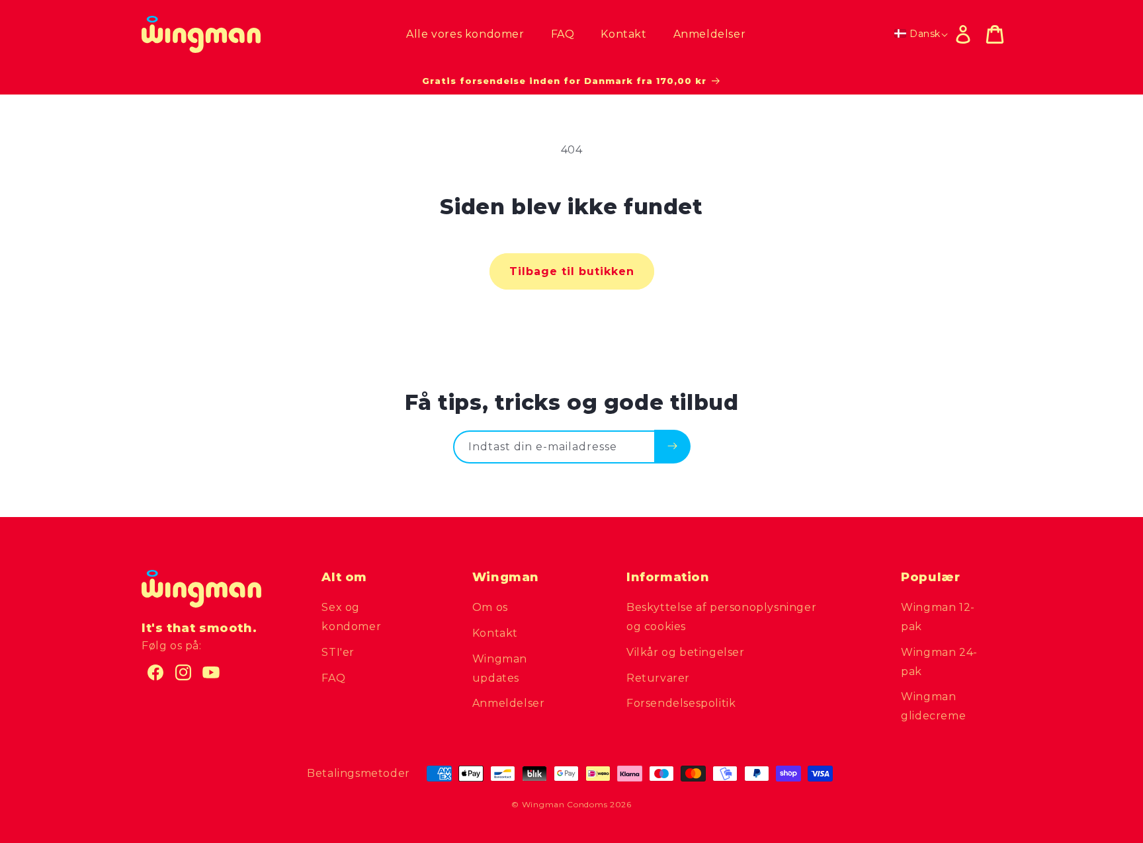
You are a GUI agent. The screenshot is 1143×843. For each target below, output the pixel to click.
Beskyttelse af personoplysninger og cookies (721, 617)
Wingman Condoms (565, 804)
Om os (490, 607)
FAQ (333, 678)
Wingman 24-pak (939, 662)
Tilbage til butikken (571, 271)
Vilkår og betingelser (685, 652)
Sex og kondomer (351, 617)
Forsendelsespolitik (681, 703)
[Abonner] (672, 446)
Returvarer (658, 678)
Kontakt (495, 633)
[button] (995, 34)
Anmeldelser (508, 703)
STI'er (338, 652)
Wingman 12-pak (938, 617)
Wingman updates (499, 668)
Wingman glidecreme (933, 706)
